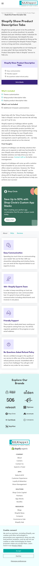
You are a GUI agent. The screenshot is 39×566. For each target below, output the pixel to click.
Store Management (19, 484)
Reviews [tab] (20, 233)
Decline (18, 556)
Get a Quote (20, 82)
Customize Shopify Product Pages (25, 13)
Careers (19, 461)
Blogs (20, 510)
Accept (18, 551)
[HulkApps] (29, 3)
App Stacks (20, 498)
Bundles (19, 501)
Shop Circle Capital (19, 492)
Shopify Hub (19, 522)
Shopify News (19, 513)
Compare (19, 516)
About (19, 458)
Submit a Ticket (19, 467)
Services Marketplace (7, 13)
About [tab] (5, 233)
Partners (19, 495)
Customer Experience (19, 478)
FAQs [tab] (12, 233)
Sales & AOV (19, 475)
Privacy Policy (17, 545)
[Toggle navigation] (2, 3)
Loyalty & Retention (19, 481)
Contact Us (20, 464)
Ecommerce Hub (20, 519)
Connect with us (20, 157)
